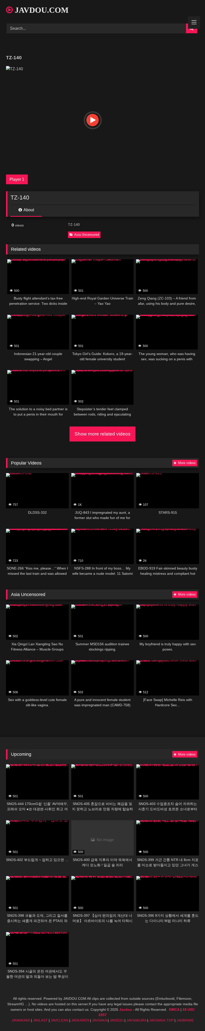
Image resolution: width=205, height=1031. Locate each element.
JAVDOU (117, 1020)
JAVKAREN (80, 1020)
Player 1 (17, 179)
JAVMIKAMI (21, 1020)
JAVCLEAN (59, 1020)
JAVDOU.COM (40, 10)
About (28, 210)
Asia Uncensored (86, 234)
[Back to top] (189, 1016)
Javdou (125, 1010)
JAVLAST (40, 1020)
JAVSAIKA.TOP (161, 1020)
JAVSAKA (99, 1020)
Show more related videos (102, 433)
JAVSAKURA (136, 1020)
